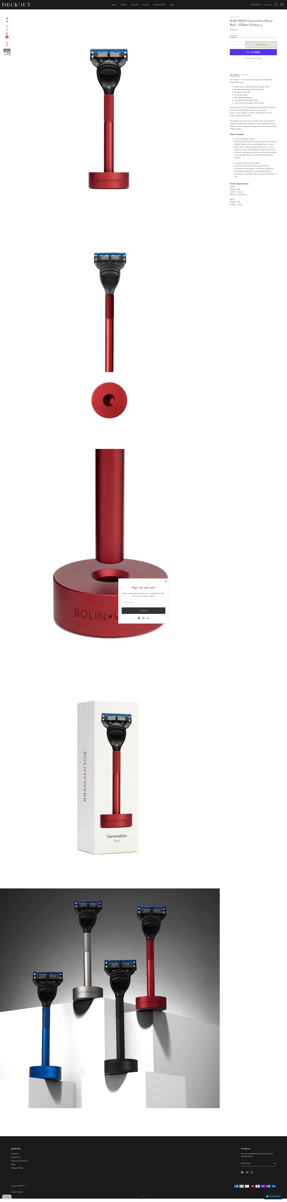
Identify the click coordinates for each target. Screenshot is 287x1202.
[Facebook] (139, 618)
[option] (7, 20)
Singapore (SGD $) (17, 1186)
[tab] (236, 74)
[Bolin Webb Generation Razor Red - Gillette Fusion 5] (7, 19)
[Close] (165, 581)
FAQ (172, 4)
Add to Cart (261, 44)
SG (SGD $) (255, 5)
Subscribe (143, 610)
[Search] (276, 4)
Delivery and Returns (19, 1161)
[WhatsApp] (148, 618)
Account (268, 4)
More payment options (253, 58)
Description (235, 74)
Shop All (134, 4)
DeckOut (19, 1192)
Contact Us (15, 1157)
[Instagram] (143, 618)
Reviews (245, 74)
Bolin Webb (234, 17)
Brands (124, 4)
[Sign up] (275, 1163)
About (113, 4)
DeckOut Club (159, 4)
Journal (146, 4)
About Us (15, 1153)
